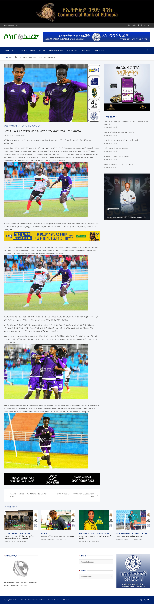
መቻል (43, 533)
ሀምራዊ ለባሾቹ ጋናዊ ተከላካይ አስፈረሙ (116, 156)
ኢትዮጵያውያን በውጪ (56, 50)
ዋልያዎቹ (42, 50)
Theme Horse (41, 600)
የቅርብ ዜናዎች (11, 506)
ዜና (13, 50)
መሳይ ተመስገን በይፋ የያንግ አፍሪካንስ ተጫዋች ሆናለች (121, 140)
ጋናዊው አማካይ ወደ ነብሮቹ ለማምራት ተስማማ (119, 164)
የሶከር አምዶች (99, 50)
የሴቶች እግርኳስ (72, 50)
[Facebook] (138, 25)
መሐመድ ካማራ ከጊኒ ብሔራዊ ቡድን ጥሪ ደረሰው (119, 132)
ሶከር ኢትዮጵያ (22, 135)
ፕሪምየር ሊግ (22, 50)
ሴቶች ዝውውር (83, 533)
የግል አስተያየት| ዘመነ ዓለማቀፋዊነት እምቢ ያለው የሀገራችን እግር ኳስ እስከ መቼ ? (18, 537)
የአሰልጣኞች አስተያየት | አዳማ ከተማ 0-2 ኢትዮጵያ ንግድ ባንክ (75, 495)
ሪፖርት (6, 126)
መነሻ (7, 50)
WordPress (67, 600)
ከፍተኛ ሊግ (7, 533)
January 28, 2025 (10, 135)
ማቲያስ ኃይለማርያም (61, 539)
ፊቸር (21, 533)
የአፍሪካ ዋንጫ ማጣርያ (141, 533)
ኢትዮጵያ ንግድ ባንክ (24, 126)
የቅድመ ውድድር (86, 50)
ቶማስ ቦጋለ (95, 541)
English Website (131, 25)
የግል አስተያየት (15, 533)
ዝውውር (33, 50)
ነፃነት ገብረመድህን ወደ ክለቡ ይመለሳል (116, 148)
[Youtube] (148, 25)
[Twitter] (145, 25)
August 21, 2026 (9, 541)
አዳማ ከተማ (13, 126)
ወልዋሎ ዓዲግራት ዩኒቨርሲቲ (123, 533)
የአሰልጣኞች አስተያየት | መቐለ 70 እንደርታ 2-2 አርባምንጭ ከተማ (29, 495)
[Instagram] (141, 25)
